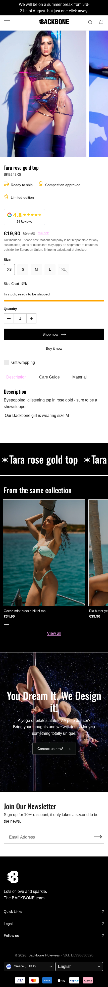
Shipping (50, 249)
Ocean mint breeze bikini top (24, 611)
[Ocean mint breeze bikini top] (44, 553)
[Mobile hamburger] (6, 21)
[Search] (90, 21)
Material (79, 377)
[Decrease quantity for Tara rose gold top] (9, 318)
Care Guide (49, 377)
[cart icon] (101, 21)
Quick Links (13, 911)
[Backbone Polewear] (54, 22)
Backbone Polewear (44, 955)
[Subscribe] (98, 837)
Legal (8, 924)
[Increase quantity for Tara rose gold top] (31, 318)
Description (16, 377)
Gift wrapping (23, 362)
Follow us (11, 935)
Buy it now (54, 348)
